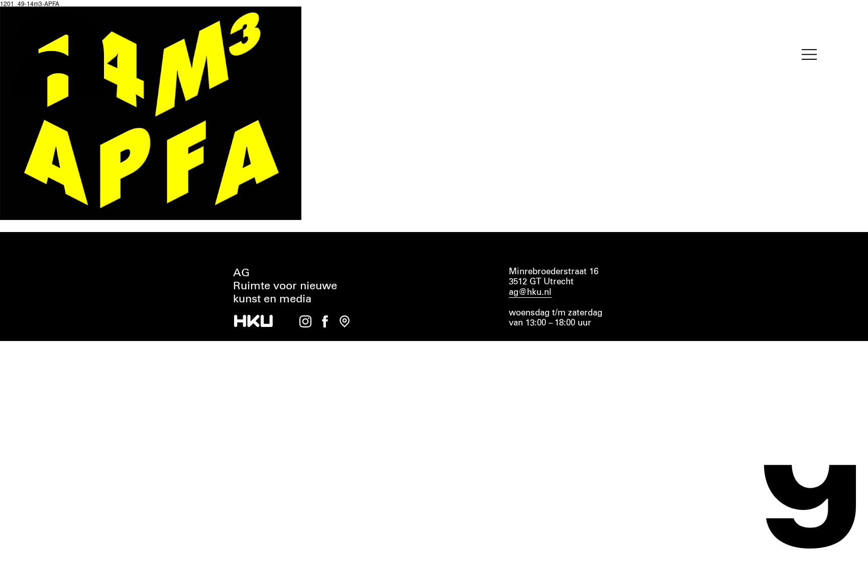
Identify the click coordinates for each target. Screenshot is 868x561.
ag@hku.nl (530, 292)
